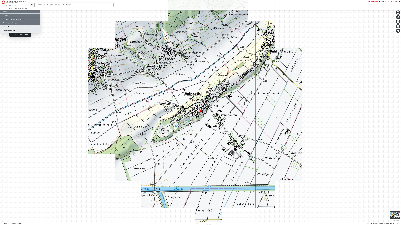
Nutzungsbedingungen (384, 223)
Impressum (393, 223)
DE (389, 1)
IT (393, 1)
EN (396, 1)
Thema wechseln (34, 27)
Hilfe (386, 1)
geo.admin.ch (374, 223)
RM (399, 1)
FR (391, 1)
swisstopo (397, 220)
